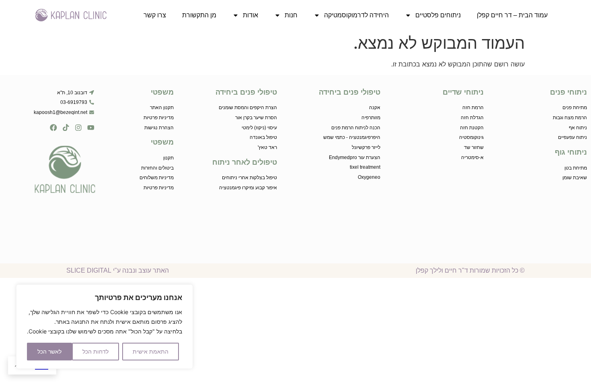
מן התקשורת (199, 15)
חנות (291, 15)
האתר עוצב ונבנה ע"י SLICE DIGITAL (117, 270)
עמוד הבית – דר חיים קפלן (512, 15)
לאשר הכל (49, 351)
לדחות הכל (95, 351)
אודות (250, 15)
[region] (104, 326)
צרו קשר (155, 15)
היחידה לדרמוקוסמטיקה (356, 15)
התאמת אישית (150, 351)
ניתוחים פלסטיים (438, 15)
